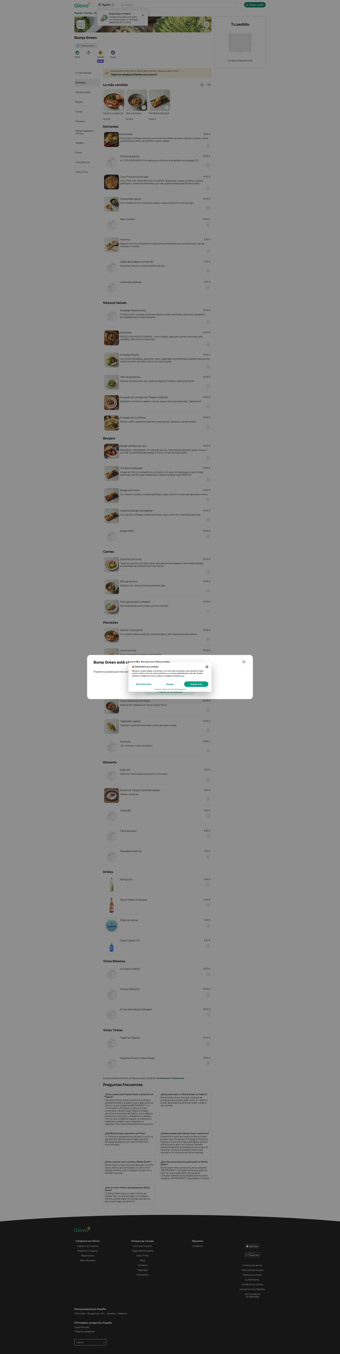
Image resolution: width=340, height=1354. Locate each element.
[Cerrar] (243, 662)
